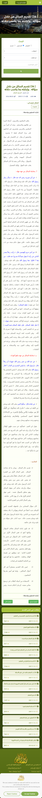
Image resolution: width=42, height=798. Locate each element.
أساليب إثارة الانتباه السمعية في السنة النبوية (24, 740)
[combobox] (21, 51)
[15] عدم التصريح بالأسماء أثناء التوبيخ (26, 729)
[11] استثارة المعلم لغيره (30, 706)
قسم (11, 45)
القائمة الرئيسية (21, 2)
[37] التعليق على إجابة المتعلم (28, 717)
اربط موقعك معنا (14, 771)
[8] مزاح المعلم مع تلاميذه (29, 638)
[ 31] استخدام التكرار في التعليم (28, 661)
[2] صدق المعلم (32, 695)
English (35, 106)
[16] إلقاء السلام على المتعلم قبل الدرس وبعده (23, 650)
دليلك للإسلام (35, 768)
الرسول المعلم (17, 92)
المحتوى (19, 45)
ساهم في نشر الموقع (32, 764)
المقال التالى (8, 602)
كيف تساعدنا (35, 771)
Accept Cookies (29, 793)
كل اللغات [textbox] (33, 58)
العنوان (27, 45)
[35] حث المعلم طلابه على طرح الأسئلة (26, 672)
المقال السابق (33, 602)
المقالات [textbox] (34, 51)
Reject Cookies (12, 793)
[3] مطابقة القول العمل (30, 627)
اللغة (5, 2)
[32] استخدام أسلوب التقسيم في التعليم (25, 616)
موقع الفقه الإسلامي (13, 764)
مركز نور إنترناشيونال (14, 768)
